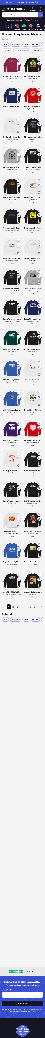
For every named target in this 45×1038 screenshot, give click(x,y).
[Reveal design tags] (18, 71)
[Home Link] (16, 8)
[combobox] (20, 14)
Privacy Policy (30, 1009)
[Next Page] (41, 606)
